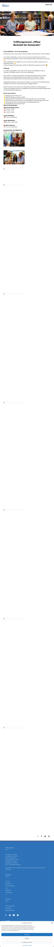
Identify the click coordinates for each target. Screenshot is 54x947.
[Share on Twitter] (41, 836)
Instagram (9, 915)
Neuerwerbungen (10, 910)
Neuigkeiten (8, 908)
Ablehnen (27, 938)
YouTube (13, 915)
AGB (6, 888)
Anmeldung (8, 883)
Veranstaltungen (9, 906)
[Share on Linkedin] (48, 836)
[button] (52, 923)
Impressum (30, 945)
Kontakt (7, 881)
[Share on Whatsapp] (45, 836)
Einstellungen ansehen (27, 942)
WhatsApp (17, 915)
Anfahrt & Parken (9, 886)
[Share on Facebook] (37, 836)
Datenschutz (25, 945)
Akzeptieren (27, 934)
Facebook (6, 915)
